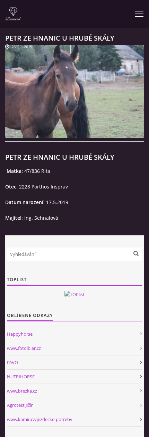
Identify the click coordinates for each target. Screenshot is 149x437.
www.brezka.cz (22, 391)
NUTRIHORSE (21, 376)
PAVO (12, 362)
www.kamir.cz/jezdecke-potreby (39, 419)
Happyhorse (20, 334)
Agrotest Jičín (20, 405)
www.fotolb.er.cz (24, 348)
